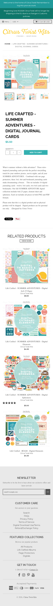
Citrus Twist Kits (26, 293)
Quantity (9, 149)
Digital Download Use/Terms (26, 525)
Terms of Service (26, 522)
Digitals (26, 556)
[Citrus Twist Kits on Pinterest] (28, 575)
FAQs (26, 516)
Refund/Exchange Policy (26, 528)
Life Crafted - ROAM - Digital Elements (26, 450)
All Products (26, 547)
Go (48, 492)
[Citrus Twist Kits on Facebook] (19, 575)
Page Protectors (27, 553)
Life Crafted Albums (26, 550)
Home (7, 44)
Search (26, 513)
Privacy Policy (26, 519)
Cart (44, 22)
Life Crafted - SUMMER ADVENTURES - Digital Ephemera (27, 396)
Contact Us (33, 569)
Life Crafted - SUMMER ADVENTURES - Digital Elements (27, 343)
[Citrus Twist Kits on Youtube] (33, 575)
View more (27, 241)
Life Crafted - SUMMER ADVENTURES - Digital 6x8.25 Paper (27, 289)
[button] (9, 402)
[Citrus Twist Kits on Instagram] (23, 575)
